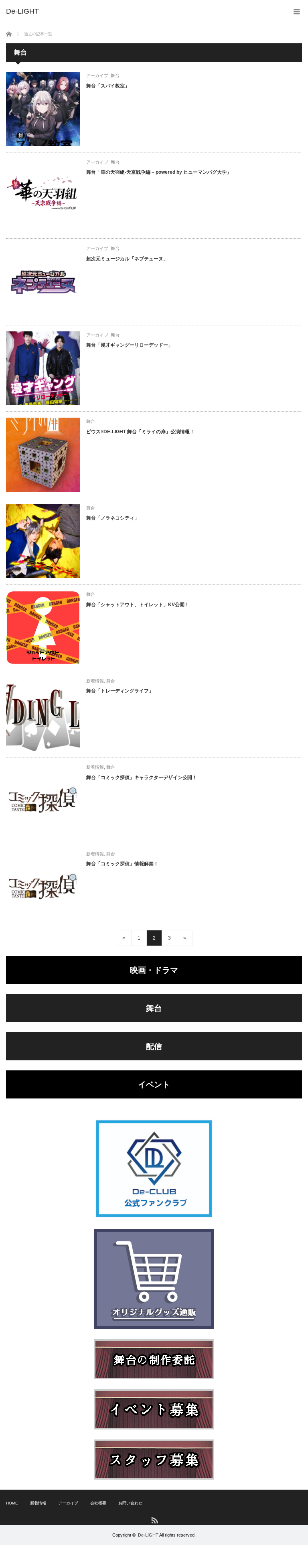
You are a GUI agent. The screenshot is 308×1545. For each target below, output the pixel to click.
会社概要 (98, 1503)
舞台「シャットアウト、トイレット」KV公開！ (137, 604)
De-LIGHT (148, 1535)
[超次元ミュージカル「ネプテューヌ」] (43, 282)
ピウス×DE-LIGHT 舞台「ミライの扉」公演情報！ (140, 431)
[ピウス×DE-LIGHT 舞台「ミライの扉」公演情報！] (43, 455)
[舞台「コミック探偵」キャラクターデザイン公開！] (43, 800)
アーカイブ (97, 75)
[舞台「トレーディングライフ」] (43, 714)
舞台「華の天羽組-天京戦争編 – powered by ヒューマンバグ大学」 (158, 172)
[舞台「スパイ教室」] (43, 109)
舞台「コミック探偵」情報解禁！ (122, 864)
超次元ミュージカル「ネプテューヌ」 (127, 259)
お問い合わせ (130, 1503)
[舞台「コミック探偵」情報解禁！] (43, 887)
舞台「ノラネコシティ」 (112, 518)
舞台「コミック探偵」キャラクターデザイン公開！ (141, 777)
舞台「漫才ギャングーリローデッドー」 (129, 345)
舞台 (115, 75)
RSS (154, 1520)
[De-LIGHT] (22, 11)
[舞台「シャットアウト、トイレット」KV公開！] (43, 628)
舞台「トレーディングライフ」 (120, 691)
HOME (12, 1503)
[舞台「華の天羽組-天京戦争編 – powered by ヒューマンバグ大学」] (43, 195)
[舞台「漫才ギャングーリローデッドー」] (43, 368)
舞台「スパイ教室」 (108, 86)
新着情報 (95, 680)
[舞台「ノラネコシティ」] (43, 541)
